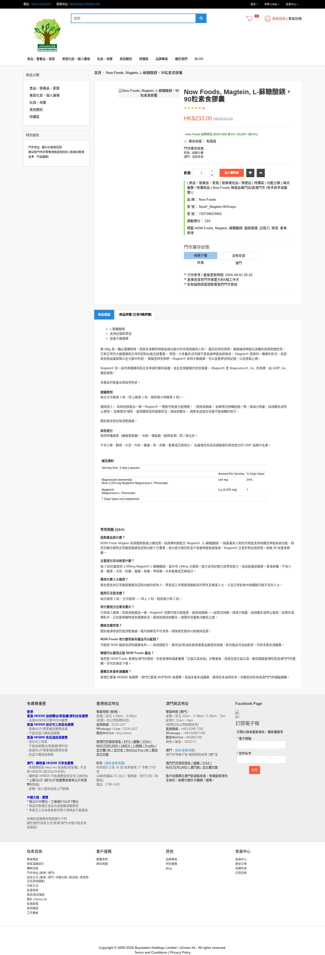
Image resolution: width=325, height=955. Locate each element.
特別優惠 (171, 864)
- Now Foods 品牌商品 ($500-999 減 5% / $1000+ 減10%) (221, 134)
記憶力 (265, 228)
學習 (274, 228)
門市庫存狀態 (194, 148)
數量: (188, 173)
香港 (190, 233)
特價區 (143, 59)
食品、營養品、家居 (41, 59)
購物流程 (32, 868)
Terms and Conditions (150, 952)
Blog (199, 59)
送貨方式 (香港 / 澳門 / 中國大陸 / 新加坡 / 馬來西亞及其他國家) (58, 879)
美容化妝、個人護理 (76, 59)
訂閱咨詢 (241, 873)
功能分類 (273, 183)
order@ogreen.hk (84, 4)
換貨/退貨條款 (36, 895)
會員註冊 (295, 18)
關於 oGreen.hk (37, 899)
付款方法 (32, 885)
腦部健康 (251, 228)
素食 (283, 228)
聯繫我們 (102, 859)
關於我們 (181, 59)
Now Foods (207, 199)
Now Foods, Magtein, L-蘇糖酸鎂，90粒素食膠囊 (144, 73)
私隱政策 (32, 904)
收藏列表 (241, 868)
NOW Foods (204, 228)
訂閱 (254, 770)
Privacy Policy (180, 952)
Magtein (221, 228)
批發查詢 (32, 890)
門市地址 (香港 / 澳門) (40, 873)
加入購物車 (232, 173)
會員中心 (241, 859)
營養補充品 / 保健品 (236, 183)
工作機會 (32, 913)
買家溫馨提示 (35, 864)
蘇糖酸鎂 (235, 228)
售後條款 (32, 859)
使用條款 (32, 908)
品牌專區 (162, 59)
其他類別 (126, 59)
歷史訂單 (241, 864)
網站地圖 (102, 864)
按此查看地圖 (114, 763)
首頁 (97, 73)
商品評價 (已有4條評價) (135, 314)
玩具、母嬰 (105, 59)
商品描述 (104, 314)
